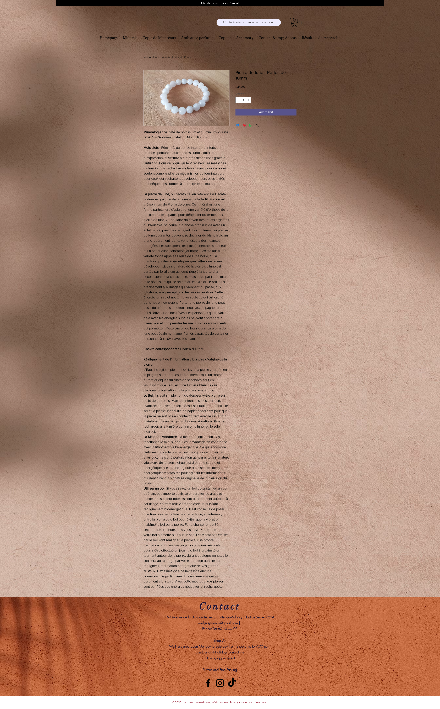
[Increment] (248, 100)
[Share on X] (257, 125)
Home (147, 57)
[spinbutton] (243, 100)
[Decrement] (238, 100)
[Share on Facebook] (238, 125)
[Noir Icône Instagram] (220, 683)
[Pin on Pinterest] (244, 125)
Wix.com (261, 702)
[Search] (300, 22)
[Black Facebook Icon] (208, 683)
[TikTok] (232, 683)
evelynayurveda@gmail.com (218, 623)
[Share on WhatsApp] (251, 125)
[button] (294, 22)
